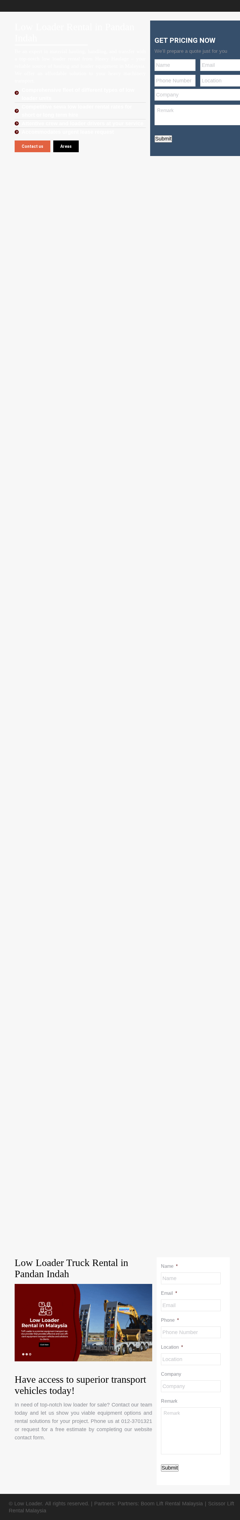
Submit (163, 139)
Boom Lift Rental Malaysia (172, 1504)
